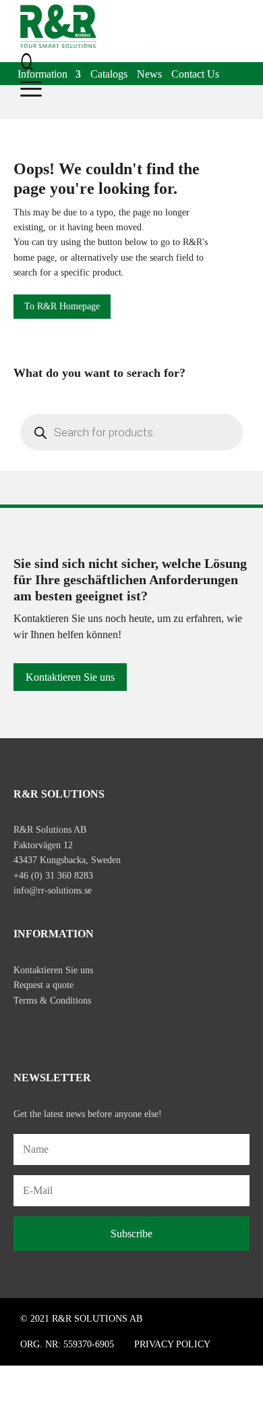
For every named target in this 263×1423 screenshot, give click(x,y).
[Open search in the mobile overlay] (131, 432)
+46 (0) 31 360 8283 (53, 876)
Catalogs (108, 75)
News (149, 75)
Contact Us (195, 75)
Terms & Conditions (52, 1000)
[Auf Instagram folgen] (52, 1031)
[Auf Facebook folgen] (24, 1031)
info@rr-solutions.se (52, 890)
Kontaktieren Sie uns (70, 677)
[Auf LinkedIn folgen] (81, 1031)
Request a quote (43, 985)
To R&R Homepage (62, 306)
